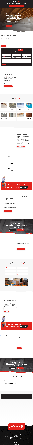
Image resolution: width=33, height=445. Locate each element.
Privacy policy (11, 438)
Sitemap (12, 437)
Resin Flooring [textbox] (14, 57)
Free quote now (12, 229)
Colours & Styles (18, 3)
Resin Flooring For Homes (21, 146)
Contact (25, 3)
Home (7, 3)
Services (13, 3)
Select (12, 56)
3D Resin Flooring (21, 436)
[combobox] (16, 57)
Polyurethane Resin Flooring (16, 440)
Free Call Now (22, 426)
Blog (22, 3)
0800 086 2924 (17, 5)
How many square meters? (24, 56)
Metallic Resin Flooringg (21, 438)
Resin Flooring (6, 311)
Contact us (12, 436)
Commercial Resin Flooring (16, 436)
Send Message (4, 64)
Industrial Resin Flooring (16, 438)
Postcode (3, 56)
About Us (10, 3)
